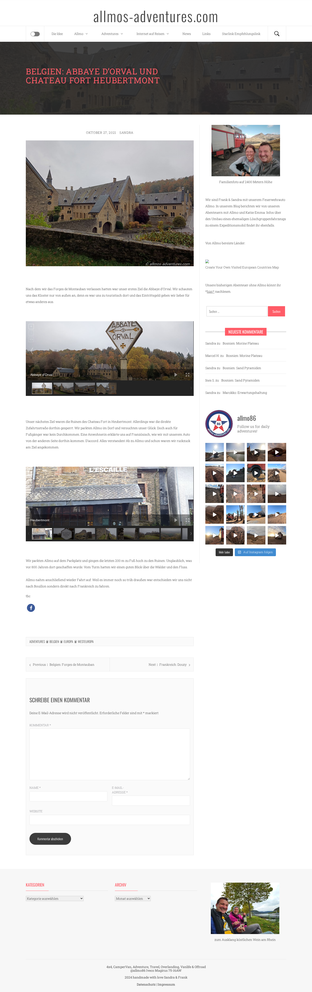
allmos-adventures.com (156, 15)
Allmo (78, 34)
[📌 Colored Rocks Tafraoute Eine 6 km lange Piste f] (256, 514)
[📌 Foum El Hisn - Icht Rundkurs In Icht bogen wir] (214, 493)
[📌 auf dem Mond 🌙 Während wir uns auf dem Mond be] (277, 493)
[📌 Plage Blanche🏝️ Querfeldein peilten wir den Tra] (235, 452)
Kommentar (40, 725)
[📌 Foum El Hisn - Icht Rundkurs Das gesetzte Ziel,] (214, 473)
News (186, 34)
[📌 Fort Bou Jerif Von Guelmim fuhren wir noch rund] (256, 452)
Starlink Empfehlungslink (241, 34)
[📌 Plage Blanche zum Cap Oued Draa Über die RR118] (214, 452)
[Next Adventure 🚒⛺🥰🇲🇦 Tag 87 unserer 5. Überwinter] (277, 514)
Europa (68, 641)
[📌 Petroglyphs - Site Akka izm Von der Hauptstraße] (235, 535)
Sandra (126, 132)
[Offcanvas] (35, 34)
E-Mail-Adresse (120, 790)
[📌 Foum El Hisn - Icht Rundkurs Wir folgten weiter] (235, 473)
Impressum (166, 984)
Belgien (54, 641)
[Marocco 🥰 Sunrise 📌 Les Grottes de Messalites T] (214, 535)
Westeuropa (86, 641)
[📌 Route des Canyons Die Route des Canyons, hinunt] (214, 514)
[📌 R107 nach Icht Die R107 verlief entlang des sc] (256, 493)
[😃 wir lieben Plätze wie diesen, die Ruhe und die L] (277, 473)
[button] (31, 608)
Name (35, 788)
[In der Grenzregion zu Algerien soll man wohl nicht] (277, 535)
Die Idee (57, 34)
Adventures (110, 34)
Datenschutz (146, 984)
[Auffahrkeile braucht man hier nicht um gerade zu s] (256, 473)
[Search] (277, 34)
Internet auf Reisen (150, 34)
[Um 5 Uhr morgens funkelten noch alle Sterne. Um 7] (277, 452)
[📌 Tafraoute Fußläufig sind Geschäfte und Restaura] (235, 514)
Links (206, 34)
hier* (210, 291)
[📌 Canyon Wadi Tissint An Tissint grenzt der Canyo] (256, 535)
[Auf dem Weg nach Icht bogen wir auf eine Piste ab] (235, 493)
